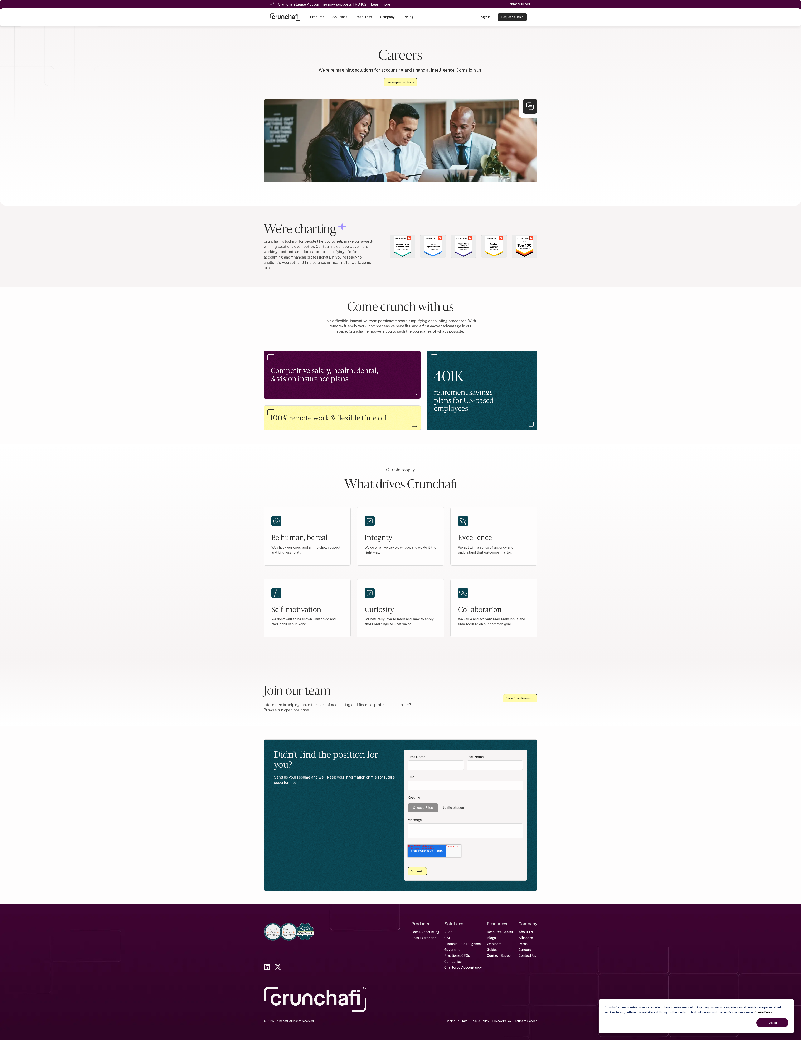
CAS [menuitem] (447, 938)
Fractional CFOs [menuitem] (457, 956)
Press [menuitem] (523, 944)
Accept (772, 1022)
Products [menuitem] (420, 923)
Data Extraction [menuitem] (423, 938)
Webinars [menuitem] (494, 944)
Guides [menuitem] (492, 950)
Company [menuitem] (528, 923)
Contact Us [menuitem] (527, 956)
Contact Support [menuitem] (500, 956)
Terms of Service (526, 1021)
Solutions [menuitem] (453, 923)
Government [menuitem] (454, 950)
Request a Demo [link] (512, 17)
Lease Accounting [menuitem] (425, 932)
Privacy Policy (501, 1021)
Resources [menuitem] (497, 923)
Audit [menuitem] (448, 932)
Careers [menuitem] (525, 950)
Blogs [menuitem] (491, 938)
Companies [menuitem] (453, 962)
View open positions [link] (400, 82)
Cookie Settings (456, 1021)
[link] (285, 17)
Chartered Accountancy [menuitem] (463, 967)
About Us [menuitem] (526, 932)
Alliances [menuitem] (526, 938)
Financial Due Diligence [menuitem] (462, 944)
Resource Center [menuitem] (500, 932)
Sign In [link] (485, 17)
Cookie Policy (763, 1012)
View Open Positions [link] (520, 698)
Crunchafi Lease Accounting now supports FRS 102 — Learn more (334, 4)
